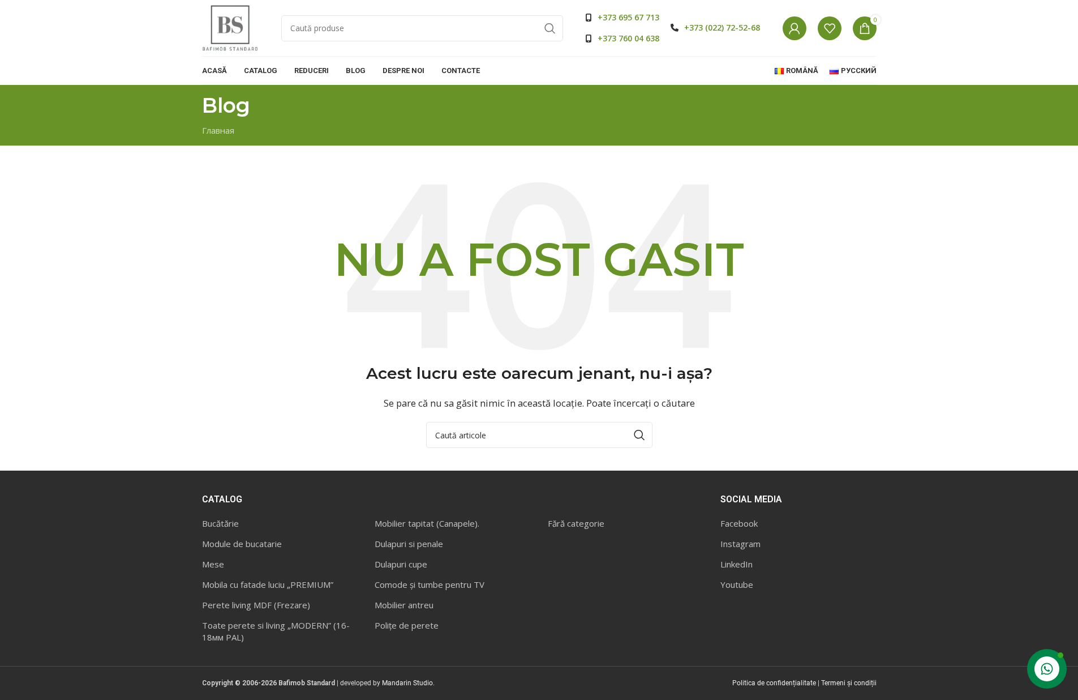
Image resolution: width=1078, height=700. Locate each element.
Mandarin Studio (407, 683)
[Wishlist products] (829, 28)
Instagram (740, 543)
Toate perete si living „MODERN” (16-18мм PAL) (276, 631)
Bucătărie (220, 523)
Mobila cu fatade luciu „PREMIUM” (267, 584)
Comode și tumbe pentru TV (429, 584)
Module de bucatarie (242, 543)
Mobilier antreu (404, 605)
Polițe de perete (407, 625)
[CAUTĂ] (550, 28)
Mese (213, 564)
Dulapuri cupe (401, 564)
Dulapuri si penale (409, 543)
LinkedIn (736, 564)
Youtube (736, 584)
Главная (218, 130)
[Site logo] (230, 27)
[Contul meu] (794, 28)
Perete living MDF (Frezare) (256, 605)
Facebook (739, 523)
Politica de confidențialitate (774, 683)
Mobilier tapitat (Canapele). (427, 523)
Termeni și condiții (849, 683)
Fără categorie (576, 523)
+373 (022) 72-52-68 (722, 27)
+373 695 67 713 (628, 17)
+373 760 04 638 (628, 38)
